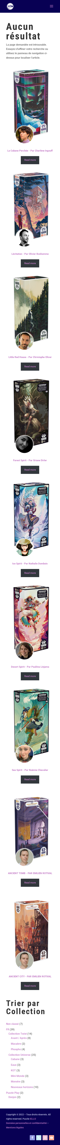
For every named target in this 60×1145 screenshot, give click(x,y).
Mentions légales (15, 1127)
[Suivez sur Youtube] (51, 1137)
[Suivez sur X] (38, 1137)
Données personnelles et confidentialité (26, 1123)
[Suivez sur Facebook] (32, 1137)
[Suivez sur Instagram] (45, 1137)
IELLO (33, 1119)
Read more (30, 159)
